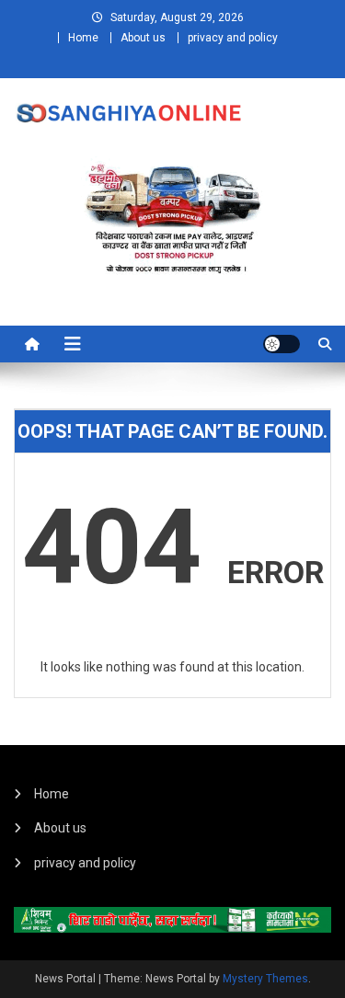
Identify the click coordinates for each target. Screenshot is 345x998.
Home (83, 37)
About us (143, 37)
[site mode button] (281, 344)
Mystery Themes (265, 978)
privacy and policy (233, 37)
